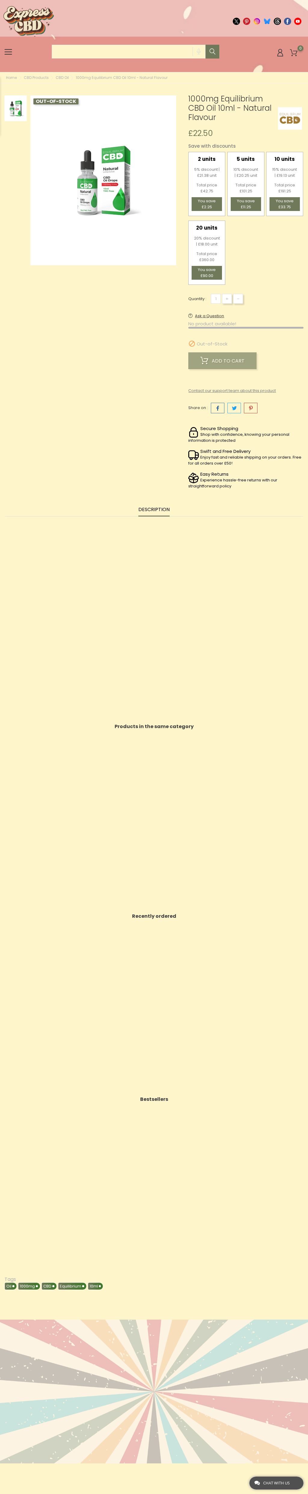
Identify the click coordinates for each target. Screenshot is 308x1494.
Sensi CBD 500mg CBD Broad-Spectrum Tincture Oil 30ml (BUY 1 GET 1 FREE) (117, 1010)
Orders (190, 1361)
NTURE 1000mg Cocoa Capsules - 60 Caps (190, 1190)
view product (44, 862)
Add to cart (228, 360)
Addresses (194, 1379)
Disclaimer (143, 1386)
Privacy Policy (148, 1420)
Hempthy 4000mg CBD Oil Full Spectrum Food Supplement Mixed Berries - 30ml (117, 825)
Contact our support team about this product (232, 390)
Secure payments (151, 1395)
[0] (293, 53)
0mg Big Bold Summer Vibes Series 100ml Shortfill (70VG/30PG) (264, 1193)
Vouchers (193, 1389)
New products (97, 1351)
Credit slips (195, 1370)
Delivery (140, 1351)
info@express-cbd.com (39, 1367)
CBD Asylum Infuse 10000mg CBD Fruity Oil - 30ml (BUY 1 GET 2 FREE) (264, 821)
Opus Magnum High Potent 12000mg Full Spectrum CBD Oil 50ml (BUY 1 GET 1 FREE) (190, 1010)
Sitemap (140, 1429)
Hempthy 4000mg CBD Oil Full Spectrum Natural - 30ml (190, 818)
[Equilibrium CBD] (290, 118)
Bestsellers (94, 1361)
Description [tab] (154, 510)
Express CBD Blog (151, 1448)
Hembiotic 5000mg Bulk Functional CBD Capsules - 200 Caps (264, 1010)
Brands (89, 1370)
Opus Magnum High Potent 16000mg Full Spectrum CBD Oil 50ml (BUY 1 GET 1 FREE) (117, 1193)
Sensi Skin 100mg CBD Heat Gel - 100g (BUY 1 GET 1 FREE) (44, 1007)
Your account (202, 1339)
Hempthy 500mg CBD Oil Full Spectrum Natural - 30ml (44, 818)
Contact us (145, 1438)
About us (142, 1361)
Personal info (198, 1351)
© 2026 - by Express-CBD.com (34, 1471)
